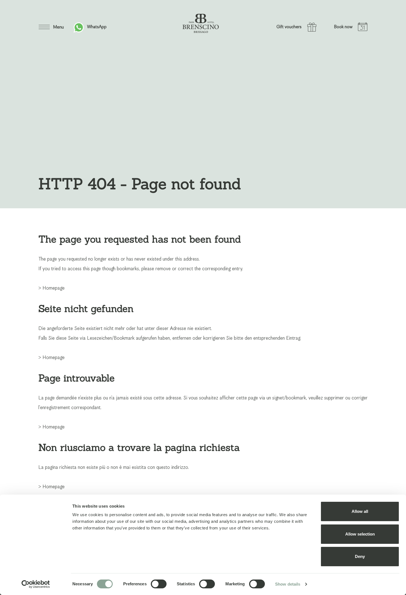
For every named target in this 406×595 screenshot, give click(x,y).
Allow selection (360, 534)
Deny (360, 556)
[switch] (159, 584)
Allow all (360, 511)
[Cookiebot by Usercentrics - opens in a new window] (36, 584)
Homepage (54, 288)
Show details (287, 584)
